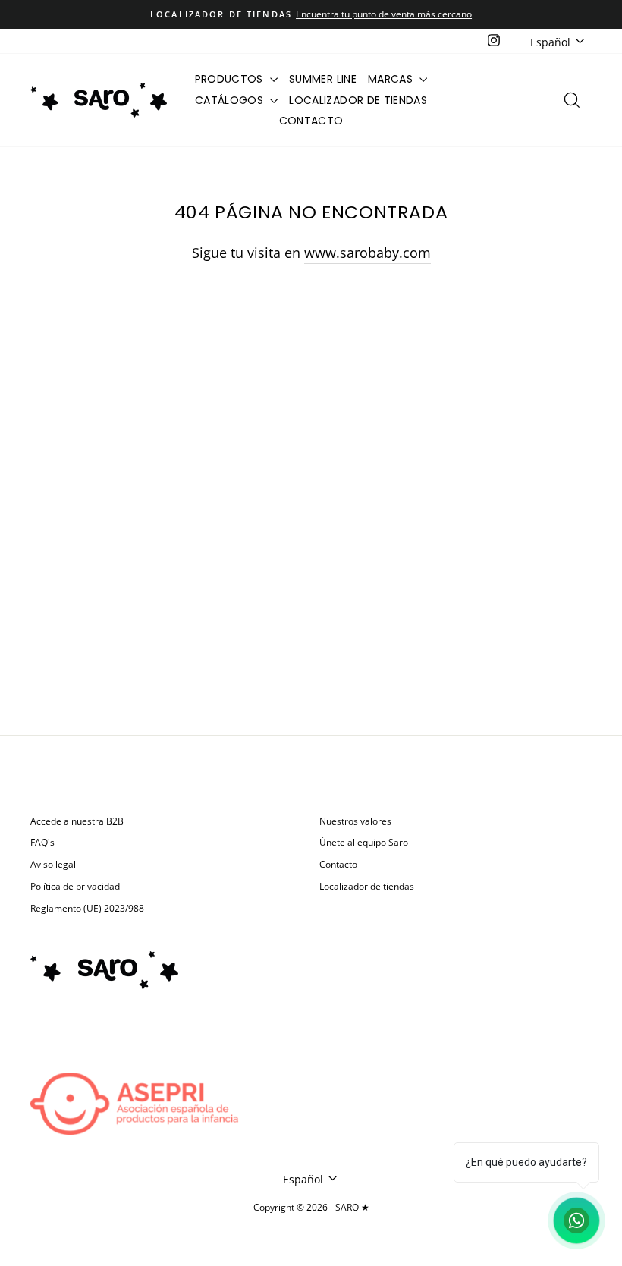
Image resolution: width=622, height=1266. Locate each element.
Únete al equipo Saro (363, 842)
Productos (231, 78)
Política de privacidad (75, 886)
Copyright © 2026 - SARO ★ (311, 1207)
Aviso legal (53, 864)
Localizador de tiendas (358, 100)
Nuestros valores (355, 821)
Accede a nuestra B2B (77, 821)
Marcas (392, 78)
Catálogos (231, 100)
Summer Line (323, 78)
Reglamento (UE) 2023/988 (87, 908)
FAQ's (42, 842)
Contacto (311, 120)
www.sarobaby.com (367, 252)
